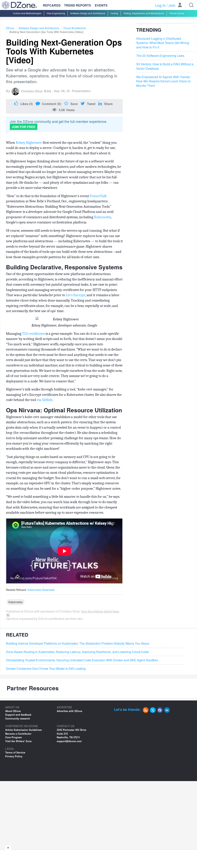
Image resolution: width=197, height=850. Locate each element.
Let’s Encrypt (75, 295)
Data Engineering (56, 13)
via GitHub (44, 400)
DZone (10, 28)
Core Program (13, 737)
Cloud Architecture (74, 28)
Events (101, 5)
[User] (180, 5)
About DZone (13, 711)
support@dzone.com (69, 741)
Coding (114, 13)
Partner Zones (176, 13)
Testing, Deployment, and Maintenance (143, 13)
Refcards (52, 5)
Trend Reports (77, 5)
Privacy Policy (13, 756)
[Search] (191, 5)
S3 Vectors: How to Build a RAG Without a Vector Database (165, 66)
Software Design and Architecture (87, 13)
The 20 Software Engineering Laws (160, 56)
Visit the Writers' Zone (18, 741)
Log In (160, 5)
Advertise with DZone (69, 711)
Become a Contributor (18, 733)
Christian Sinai (31, 91)
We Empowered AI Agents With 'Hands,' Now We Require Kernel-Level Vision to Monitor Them (163, 81)
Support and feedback (18, 714)
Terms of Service (15, 752)
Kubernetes (102, 217)
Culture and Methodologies (27, 13)
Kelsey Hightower (29, 143)
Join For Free (23, 127)
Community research (17, 718)
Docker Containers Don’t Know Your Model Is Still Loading (46, 668)
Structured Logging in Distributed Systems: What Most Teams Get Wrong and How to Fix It (162, 43)
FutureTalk (98, 196)
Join (172, 5)
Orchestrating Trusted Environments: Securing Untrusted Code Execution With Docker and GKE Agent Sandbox (82, 660)
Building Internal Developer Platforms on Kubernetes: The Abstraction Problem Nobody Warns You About (77, 643)
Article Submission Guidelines (23, 730)
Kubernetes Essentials (41, 590)
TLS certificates (33, 334)
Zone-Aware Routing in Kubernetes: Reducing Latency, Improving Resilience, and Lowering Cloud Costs (77, 652)
